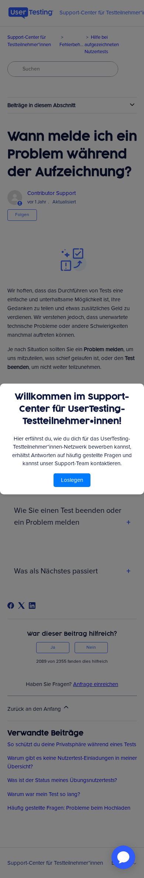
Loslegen (72, 480)
